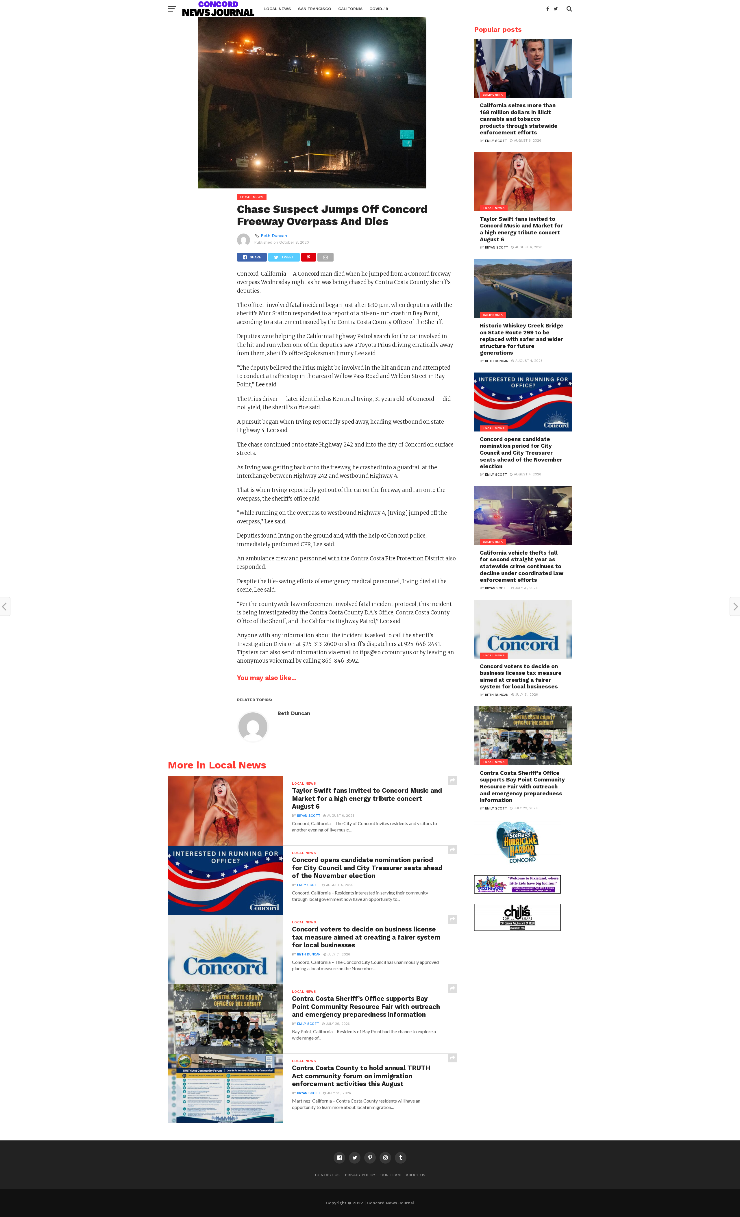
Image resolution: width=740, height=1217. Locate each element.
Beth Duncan (274, 235)
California (350, 8)
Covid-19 (378, 8)
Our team (390, 1175)
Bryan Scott (308, 816)
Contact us (327, 1175)
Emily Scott (308, 885)
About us (415, 1175)
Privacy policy (360, 1175)
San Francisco (314, 8)
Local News (277, 8)
